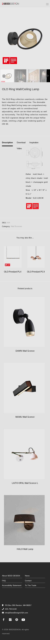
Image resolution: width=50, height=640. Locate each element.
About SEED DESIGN (11, 576)
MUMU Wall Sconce (25, 417)
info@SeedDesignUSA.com (16, 613)
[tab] (7, 143)
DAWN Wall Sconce (25, 351)
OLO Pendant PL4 (12, 272)
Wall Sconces (16, 226)
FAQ (4, 581)
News (27, 576)
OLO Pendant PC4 (36, 272)
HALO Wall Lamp (25, 549)
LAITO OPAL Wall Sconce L (25, 483)
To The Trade (30, 585)
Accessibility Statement (11, 585)
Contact (28, 581)
